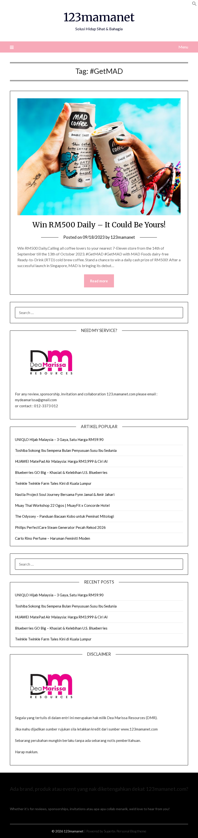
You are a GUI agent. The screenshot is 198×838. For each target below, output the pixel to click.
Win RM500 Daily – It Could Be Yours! (99, 224)
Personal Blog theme (131, 831)
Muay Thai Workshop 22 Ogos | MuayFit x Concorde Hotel (62, 505)
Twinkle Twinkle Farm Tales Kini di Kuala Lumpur (53, 483)
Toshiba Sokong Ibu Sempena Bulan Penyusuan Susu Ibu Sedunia (66, 450)
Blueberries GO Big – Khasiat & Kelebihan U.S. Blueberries (61, 472)
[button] (194, 4)
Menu (183, 47)
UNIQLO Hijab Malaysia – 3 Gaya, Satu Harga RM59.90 (59, 439)
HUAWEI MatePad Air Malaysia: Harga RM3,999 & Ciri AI (61, 461)
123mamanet (99, 17)
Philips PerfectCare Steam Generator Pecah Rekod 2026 (60, 527)
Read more (99, 281)
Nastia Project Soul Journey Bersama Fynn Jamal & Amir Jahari (64, 494)
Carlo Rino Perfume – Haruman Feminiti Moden (52, 538)
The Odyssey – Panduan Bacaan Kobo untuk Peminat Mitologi (64, 516)
